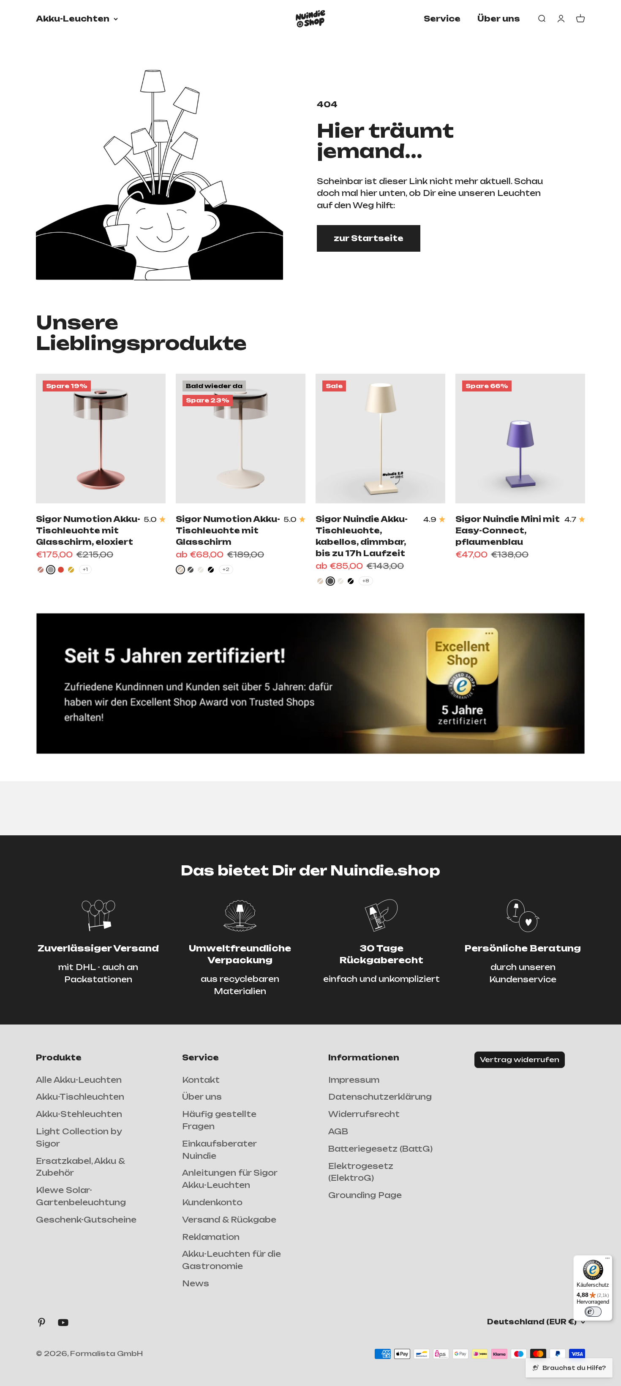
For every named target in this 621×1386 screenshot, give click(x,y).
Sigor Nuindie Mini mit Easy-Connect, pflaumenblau (507, 530)
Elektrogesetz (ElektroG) (360, 1172)
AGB (338, 1131)
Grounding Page (365, 1195)
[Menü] (607, 1260)
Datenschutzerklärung (380, 1096)
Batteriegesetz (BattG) (380, 1148)
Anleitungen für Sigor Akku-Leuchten (229, 1179)
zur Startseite (368, 238)
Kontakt (201, 1079)
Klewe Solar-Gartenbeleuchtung (81, 1196)
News (195, 1283)
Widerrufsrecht (364, 1114)
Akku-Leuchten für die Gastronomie (231, 1260)
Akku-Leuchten (72, 18)
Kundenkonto (212, 1202)
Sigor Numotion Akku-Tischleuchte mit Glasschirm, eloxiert (88, 530)
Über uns (498, 18)
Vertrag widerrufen (519, 1059)
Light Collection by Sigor (79, 1137)
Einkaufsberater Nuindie (219, 1149)
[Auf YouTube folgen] (63, 1322)
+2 (226, 569)
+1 (85, 569)
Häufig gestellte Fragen (219, 1120)
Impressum (353, 1079)
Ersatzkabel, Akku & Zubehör (80, 1167)
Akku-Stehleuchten (79, 1114)
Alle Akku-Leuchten (79, 1079)
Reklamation (211, 1237)
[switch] (593, 1312)
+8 (365, 580)
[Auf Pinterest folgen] (41, 1322)
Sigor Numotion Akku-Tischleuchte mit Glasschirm (228, 530)
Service (442, 18)
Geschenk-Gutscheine (86, 1219)
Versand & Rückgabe (229, 1219)
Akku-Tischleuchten (80, 1096)
